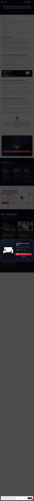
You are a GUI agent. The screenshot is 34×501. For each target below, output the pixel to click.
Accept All (29, 498)
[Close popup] (32, 241)
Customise (24, 498)
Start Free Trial (23, 256)
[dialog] (17, 498)
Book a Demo (24, 254)
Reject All (20, 498)
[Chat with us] (32, 499)
